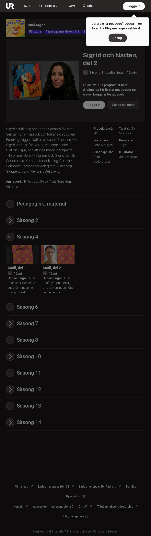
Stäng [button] (117, 38)
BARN (71, 6)
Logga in (133, 6)
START (26, 6)
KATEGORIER (47, 6)
